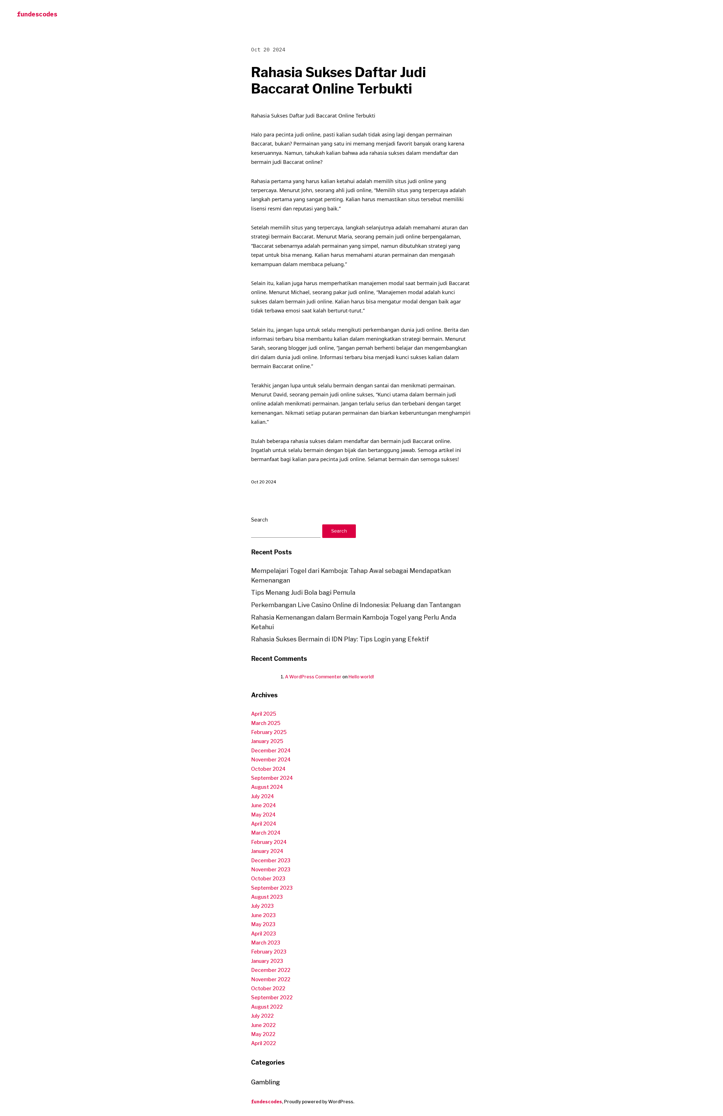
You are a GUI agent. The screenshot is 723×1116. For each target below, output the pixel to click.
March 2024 (265, 833)
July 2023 (262, 906)
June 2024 (263, 805)
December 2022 (270, 970)
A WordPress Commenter (313, 676)
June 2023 (263, 915)
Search (259, 520)
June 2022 (263, 1025)
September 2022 (272, 997)
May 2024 (263, 815)
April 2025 (263, 714)
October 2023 (268, 878)
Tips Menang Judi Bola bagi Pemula (303, 592)
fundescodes (37, 14)
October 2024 (268, 769)
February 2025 (269, 732)
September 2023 (272, 888)
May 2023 (263, 924)
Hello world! (361, 676)
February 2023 (268, 952)
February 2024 (269, 842)
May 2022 (263, 1034)
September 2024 (272, 778)
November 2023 (270, 869)
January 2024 (267, 851)
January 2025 (267, 741)
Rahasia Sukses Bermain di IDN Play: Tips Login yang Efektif (340, 639)
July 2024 (262, 796)
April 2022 (263, 1043)
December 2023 (270, 860)
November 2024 (271, 760)
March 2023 (265, 943)
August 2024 (267, 787)
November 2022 (270, 979)
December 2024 (271, 751)
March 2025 (265, 723)
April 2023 (263, 934)
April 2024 (263, 824)
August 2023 (267, 897)
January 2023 (267, 961)
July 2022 (262, 1016)
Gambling (265, 1082)
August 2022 (267, 1007)
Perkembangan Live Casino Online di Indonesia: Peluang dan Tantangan (356, 605)
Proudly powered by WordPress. (319, 1101)
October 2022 (268, 988)
